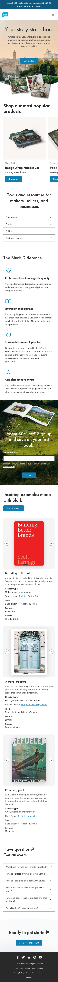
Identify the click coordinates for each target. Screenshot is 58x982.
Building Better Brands (30, 596)
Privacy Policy (9, 466)
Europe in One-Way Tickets (34, 704)
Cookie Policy (31, 973)
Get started (29, 60)
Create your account (29, 942)
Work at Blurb (30, 968)
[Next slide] (51, 543)
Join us (29, 475)
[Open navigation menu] (53, 14)
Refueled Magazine (27, 816)
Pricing (40, 968)
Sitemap (29, 977)
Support (42, 973)
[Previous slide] (7, 543)
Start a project (13, 508)
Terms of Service (39, 463)
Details (38, 6)
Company (19, 968)
